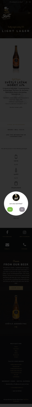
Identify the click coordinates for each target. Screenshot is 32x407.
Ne (22, 209)
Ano (10, 209)
